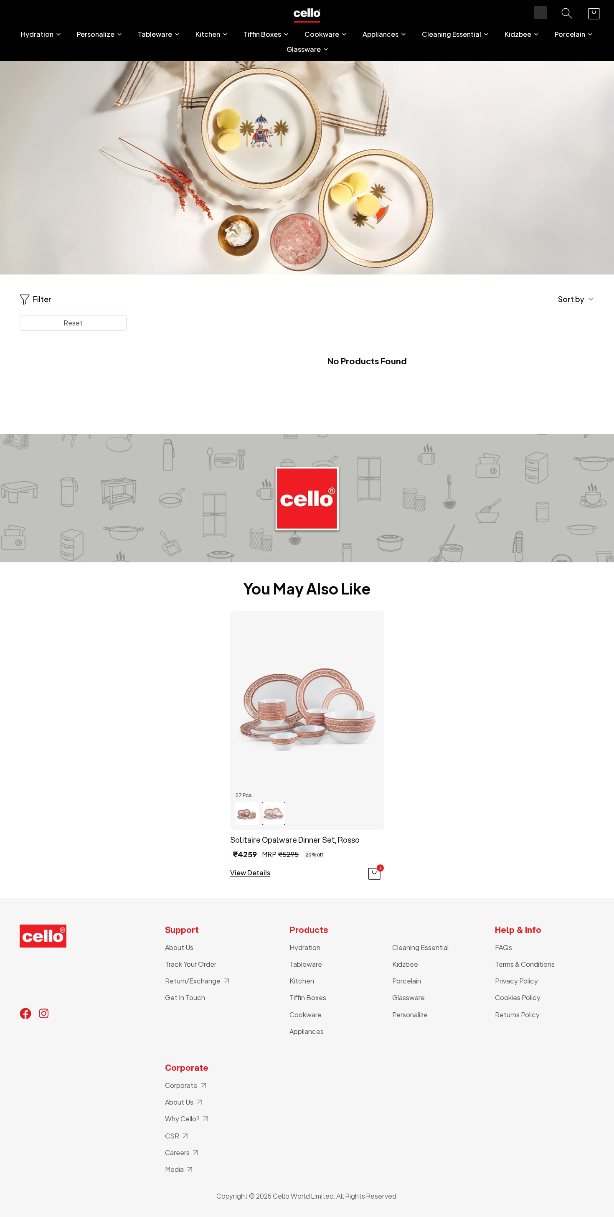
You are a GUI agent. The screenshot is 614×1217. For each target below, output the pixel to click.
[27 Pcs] (273, 813)
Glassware (304, 49)
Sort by (571, 299)
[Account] (540, 12)
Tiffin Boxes (262, 34)
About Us (179, 947)
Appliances (380, 34)
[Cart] (594, 13)
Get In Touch (185, 997)
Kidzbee (518, 34)
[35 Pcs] (247, 813)
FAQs (503, 947)
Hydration (37, 34)
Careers (177, 1152)
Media (174, 1169)
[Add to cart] (375, 872)
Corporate (181, 1085)
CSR (172, 1135)
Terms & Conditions (525, 964)
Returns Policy (517, 1014)
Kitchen (207, 34)
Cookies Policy (517, 997)
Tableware (155, 34)
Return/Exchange (193, 980)
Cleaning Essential (451, 34)
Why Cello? (182, 1118)
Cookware (321, 34)
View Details (250, 873)
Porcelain (570, 34)
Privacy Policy (516, 980)
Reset (73, 322)
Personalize (95, 34)
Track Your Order (190, 964)
